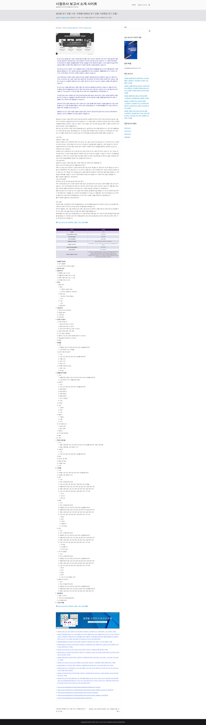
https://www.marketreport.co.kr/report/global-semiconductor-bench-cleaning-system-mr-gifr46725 (85, 690)
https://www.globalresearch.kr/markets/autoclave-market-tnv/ (74, 698)
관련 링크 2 (127, 131)
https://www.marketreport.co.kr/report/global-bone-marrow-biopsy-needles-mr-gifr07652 (82, 695)
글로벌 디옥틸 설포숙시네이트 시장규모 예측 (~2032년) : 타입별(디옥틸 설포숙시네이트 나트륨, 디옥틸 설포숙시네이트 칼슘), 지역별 (136, 89)
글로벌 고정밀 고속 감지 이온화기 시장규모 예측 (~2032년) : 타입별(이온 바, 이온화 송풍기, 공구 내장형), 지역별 (86, 631)
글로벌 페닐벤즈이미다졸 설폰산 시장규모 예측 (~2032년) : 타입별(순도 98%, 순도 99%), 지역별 (136, 80)
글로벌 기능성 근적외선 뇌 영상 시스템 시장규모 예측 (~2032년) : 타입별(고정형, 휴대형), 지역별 (82, 649)
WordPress (122, 722)
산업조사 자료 (87, 27)
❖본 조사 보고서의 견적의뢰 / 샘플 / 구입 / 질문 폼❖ (72, 222)
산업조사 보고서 (142, 5)
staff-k (59, 27)
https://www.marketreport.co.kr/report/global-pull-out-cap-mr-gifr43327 (77, 692)
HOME (134, 5)
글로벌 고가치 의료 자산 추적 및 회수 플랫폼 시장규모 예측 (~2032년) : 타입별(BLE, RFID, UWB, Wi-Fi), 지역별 (86, 662)
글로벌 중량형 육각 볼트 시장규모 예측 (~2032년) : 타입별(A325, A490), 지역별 (136, 97)
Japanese (127, 137)
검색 (125, 27)
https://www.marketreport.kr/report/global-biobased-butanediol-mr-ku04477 (79, 687)
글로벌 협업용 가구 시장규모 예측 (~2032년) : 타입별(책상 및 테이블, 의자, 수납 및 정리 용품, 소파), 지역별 (85, 665)
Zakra (114, 722)
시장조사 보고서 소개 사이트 (76, 4)
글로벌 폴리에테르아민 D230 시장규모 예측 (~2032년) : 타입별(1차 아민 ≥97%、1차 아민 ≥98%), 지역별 (84, 641)
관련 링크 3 (127, 134)
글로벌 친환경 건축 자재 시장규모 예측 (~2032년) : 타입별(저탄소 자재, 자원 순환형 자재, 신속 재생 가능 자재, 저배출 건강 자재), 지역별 (137, 114)
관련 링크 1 (127, 128)
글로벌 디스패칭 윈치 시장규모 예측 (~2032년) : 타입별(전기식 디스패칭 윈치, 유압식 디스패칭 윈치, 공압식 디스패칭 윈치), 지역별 (136, 104)
